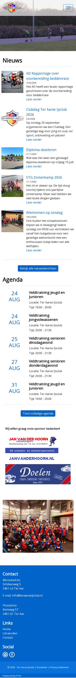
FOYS (18, 675)
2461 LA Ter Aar (13, 588)
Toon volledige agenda (38, 413)
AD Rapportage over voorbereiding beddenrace (47, 76)
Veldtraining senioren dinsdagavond (47, 340)
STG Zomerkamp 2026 (44, 177)
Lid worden (10, 633)
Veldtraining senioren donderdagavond (47, 363)
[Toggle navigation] (68, 7)
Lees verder (34, 99)
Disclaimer (42, 667)
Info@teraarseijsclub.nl (27, 595)
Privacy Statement (59, 667)
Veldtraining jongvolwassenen (43, 317)
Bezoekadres (11, 580)
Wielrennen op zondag (44, 212)
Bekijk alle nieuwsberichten (38, 268)
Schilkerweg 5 (12, 584)
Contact (8, 637)
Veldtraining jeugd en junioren (47, 294)
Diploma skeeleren (41, 149)
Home (7, 629)
